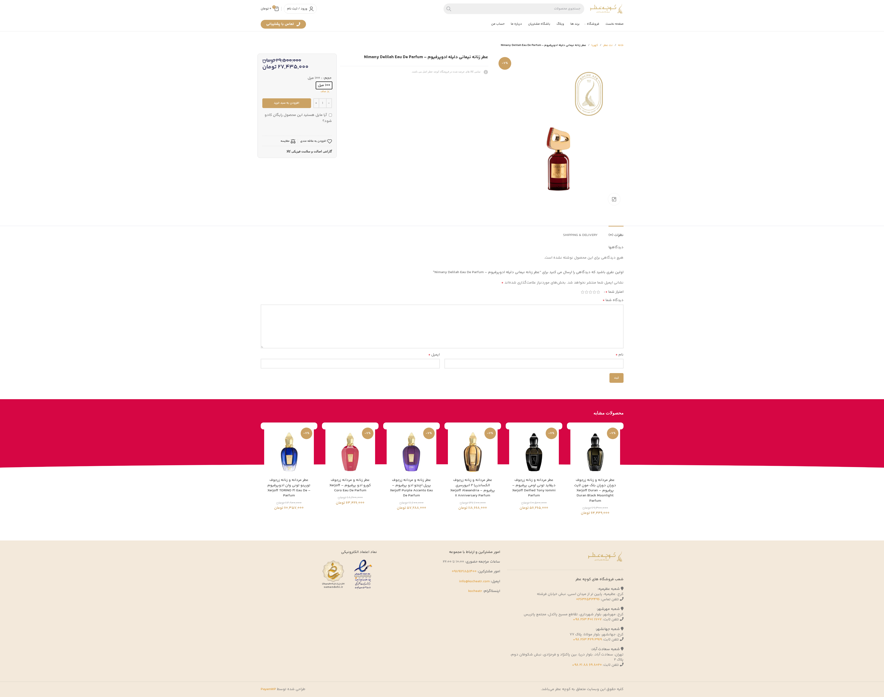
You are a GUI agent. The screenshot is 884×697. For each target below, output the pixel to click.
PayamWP (268, 689)
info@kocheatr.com (474, 581)
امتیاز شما (614, 292)
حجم (327, 78)
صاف (323, 92)
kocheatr (475, 591)
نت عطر (608, 45)
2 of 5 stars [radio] (594, 292)
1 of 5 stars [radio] (598, 292)
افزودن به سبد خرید (286, 103)
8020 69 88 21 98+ (587, 665)
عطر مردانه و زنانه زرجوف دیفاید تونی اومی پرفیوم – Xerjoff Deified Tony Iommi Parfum (534, 487)
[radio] (324, 85)
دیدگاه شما (613, 300)
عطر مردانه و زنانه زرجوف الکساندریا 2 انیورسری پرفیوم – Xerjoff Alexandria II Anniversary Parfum (472, 487)
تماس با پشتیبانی (280, 25)
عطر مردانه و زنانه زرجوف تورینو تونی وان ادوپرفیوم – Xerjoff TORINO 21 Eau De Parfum (289, 487)
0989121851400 (464, 571)
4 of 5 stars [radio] (587, 292)
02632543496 (588, 599)
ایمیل (434, 355)
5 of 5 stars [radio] (583, 292)
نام (619, 355)
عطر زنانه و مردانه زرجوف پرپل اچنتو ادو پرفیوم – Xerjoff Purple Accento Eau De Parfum (411, 487)
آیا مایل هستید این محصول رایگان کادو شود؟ (298, 118)
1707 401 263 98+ (587, 619)
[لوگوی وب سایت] (606, 9)
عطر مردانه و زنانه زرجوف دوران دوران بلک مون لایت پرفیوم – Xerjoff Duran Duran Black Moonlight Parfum (595, 490)
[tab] (616, 233)
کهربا (594, 45)
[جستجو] (449, 8)
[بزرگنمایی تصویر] (614, 199)
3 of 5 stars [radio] (591, 292)
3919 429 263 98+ (587, 640)
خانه (621, 45)
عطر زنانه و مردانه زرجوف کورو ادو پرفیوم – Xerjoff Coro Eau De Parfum (350, 485)
